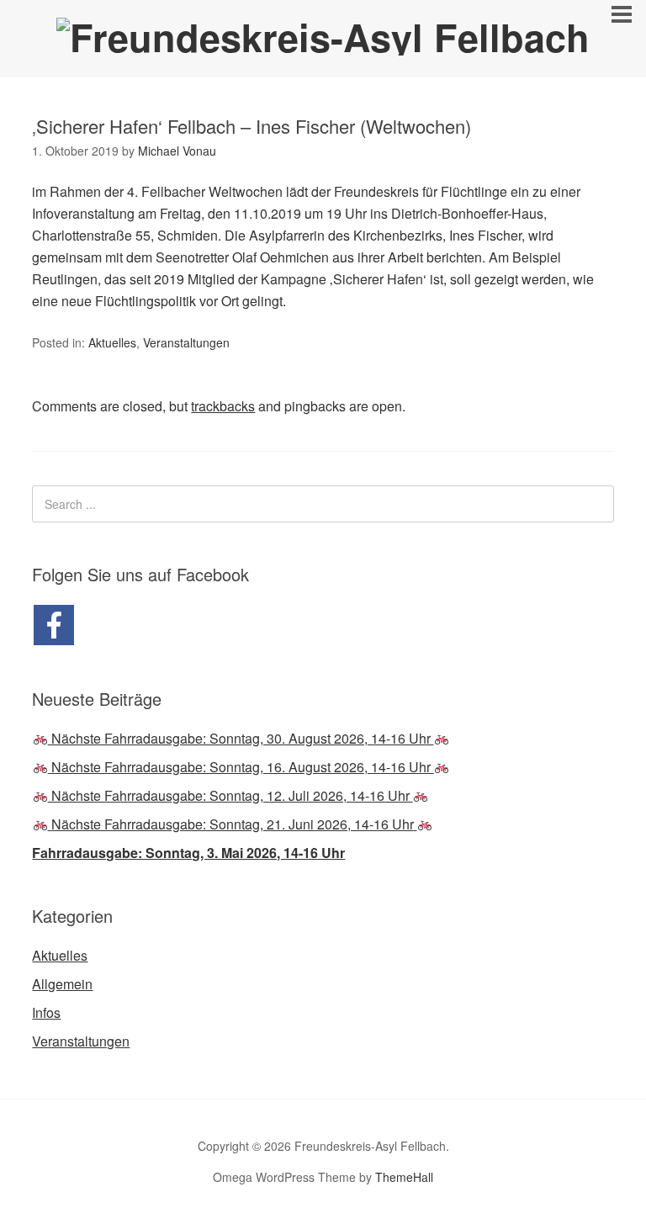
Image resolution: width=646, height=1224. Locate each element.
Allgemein (62, 984)
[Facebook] (54, 625)
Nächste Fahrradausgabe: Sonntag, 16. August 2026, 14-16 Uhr (241, 766)
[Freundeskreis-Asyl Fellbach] (323, 36)
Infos (46, 1012)
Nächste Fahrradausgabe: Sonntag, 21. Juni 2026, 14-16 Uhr (232, 824)
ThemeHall (404, 1176)
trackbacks (223, 406)
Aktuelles (112, 342)
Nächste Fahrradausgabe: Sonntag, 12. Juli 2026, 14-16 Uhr (230, 795)
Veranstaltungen (186, 342)
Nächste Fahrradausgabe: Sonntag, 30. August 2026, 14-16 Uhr (241, 738)
